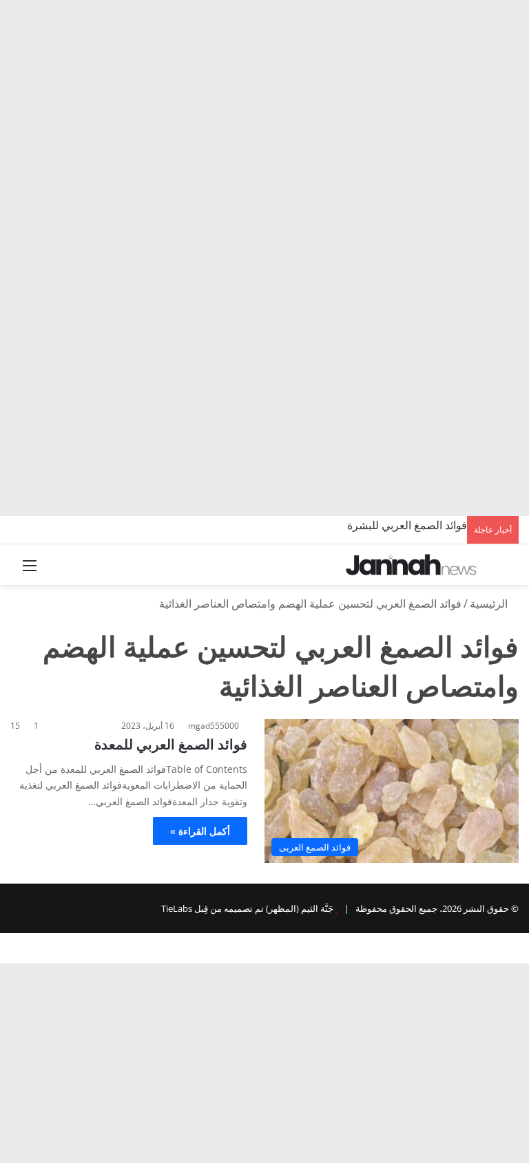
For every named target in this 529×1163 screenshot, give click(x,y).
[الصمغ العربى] (411, 564)
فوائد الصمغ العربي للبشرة (407, 525)
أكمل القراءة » (200, 830)
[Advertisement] (264, 103)
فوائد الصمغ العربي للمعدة (170, 744)
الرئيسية (490, 603)
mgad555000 (213, 726)
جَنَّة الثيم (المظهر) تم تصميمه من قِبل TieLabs (247, 908)
